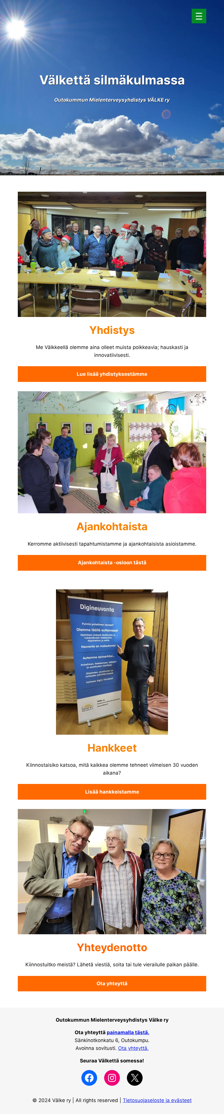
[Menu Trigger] (199, 16)
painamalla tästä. (128, 1032)
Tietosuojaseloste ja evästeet (157, 1100)
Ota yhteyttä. (133, 1048)
